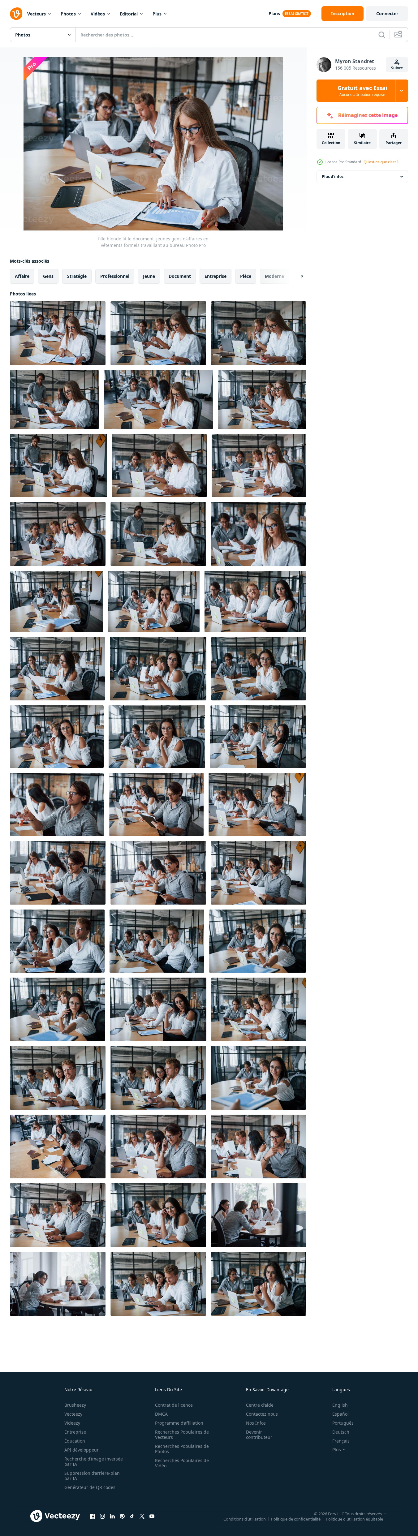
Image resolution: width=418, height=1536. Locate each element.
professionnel (114, 276)
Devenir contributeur (259, 1434)
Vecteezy (73, 1414)
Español (340, 1414)
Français (341, 1441)
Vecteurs (36, 14)
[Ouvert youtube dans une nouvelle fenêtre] (151, 1515)
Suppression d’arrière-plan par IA (92, 1475)
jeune (149, 276)
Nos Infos (256, 1423)
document (180, 276)
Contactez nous (262, 1414)
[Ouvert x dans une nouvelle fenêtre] (142, 1515)
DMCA (161, 1414)
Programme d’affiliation (179, 1423)
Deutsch (340, 1432)
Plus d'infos (332, 176)
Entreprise (75, 1432)
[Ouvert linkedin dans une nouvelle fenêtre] (112, 1515)
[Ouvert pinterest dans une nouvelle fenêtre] (122, 1515)
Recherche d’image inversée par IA (93, 1461)
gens (48, 276)
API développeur (81, 1450)
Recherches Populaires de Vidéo (182, 1463)
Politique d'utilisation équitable (354, 1518)
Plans (274, 13)
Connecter (387, 13)
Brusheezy (75, 1405)
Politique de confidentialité (296, 1518)
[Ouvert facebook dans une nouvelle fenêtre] (92, 1515)
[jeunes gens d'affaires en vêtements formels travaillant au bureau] (258, 534)
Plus (157, 14)
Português (343, 1423)
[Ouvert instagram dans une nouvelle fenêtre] (102, 1515)
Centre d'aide (260, 1405)
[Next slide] (297, 276)
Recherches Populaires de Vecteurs (182, 1434)
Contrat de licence (174, 1405)
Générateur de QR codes (89, 1487)
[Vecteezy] (16, 13)
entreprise (215, 276)
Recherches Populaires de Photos (182, 1448)
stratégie (77, 276)
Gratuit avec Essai (362, 90)
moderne (274, 276)
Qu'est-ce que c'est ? (381, 162)
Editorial (129, 14)
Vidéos (98, 14)
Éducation (74, 1441)
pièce (245, 276)
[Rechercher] (382, 34)
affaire (22, 276)
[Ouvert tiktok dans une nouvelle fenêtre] (132, 1515)
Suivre (397, 68)
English (340, 1405)
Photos (68, 14)
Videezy (72, 1423)
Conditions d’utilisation (244, 1518)
